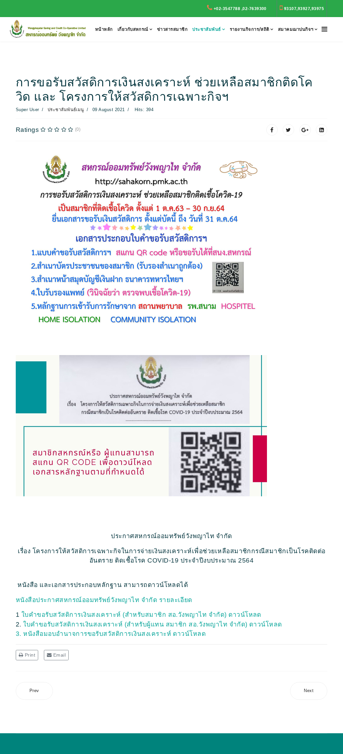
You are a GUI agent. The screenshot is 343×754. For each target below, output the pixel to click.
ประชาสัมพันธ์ (206, 29)
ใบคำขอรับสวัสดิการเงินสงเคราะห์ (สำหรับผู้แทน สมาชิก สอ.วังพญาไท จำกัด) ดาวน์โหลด (152, 624)
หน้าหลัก (104, 29)
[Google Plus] (305, 130)
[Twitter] (288, 130)
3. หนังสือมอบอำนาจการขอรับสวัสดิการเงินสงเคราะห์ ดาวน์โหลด (112, 633)
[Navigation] (324, 29)
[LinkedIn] (321, 130)
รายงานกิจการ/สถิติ (249, 29)
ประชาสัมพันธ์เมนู (66, 109)
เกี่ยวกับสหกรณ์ (133, 29)
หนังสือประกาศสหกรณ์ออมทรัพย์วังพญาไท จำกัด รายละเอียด (104, 599)
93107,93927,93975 (304, 8)
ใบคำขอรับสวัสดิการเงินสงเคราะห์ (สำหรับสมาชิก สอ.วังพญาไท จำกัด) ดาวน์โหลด (142, 614)
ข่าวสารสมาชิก (172, 29)
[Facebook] (272, 130)
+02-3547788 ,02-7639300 (240, 8)
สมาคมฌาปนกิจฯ (296, 29)
